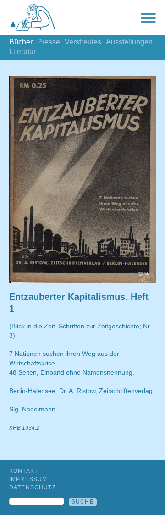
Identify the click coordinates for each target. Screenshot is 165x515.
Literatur (22, 51)
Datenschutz (32, 487)
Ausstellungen (129, 42)
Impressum (28, 479)
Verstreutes (83, 42)
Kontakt (23, 471)
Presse (48, 42)
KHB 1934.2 (24, 428)
